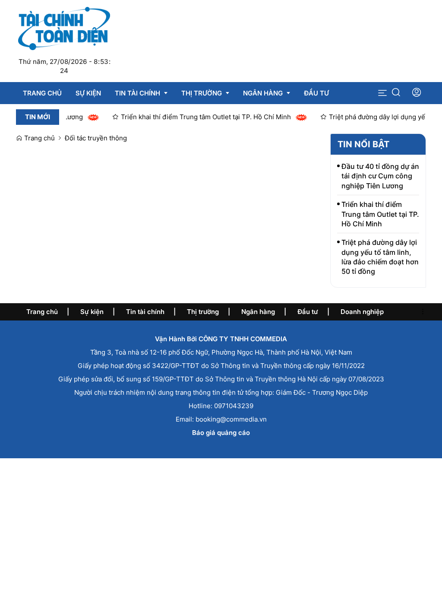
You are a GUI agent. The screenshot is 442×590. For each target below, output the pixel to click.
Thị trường (203, 312)
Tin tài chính (145, 312)
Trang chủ (38, 138)
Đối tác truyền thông (96, 138)
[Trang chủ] (64, 28)
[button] (382, 93)
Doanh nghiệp (362, 312)
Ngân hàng (258, 312)
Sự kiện (92, 312)
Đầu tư (307, 312)
